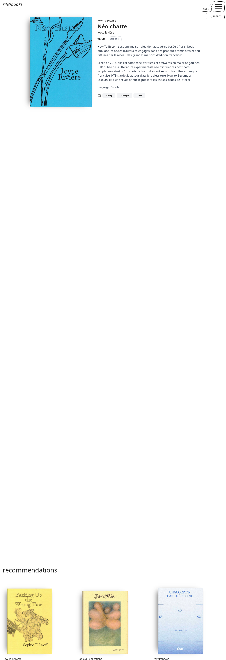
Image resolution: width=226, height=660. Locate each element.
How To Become (106, 20)
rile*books (12, 4)
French (115, 87)
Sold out (114, 38)
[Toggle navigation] (219, 6)
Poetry (108, 95)
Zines (139, 95)
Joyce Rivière (105, 32)
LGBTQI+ (124, 95)
